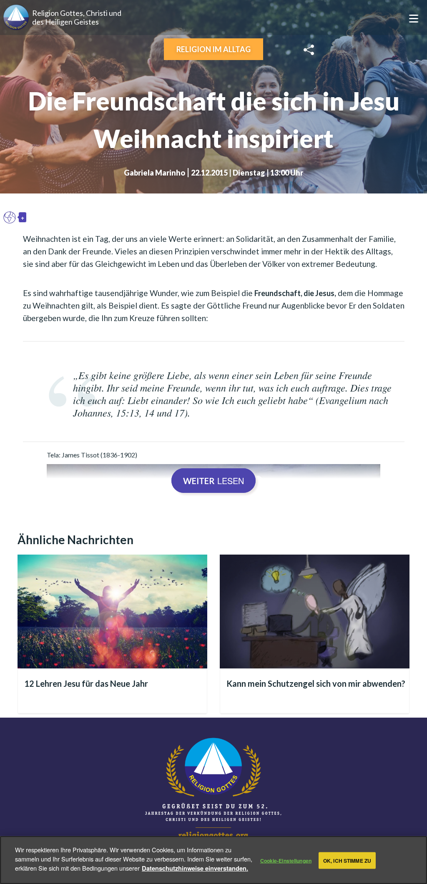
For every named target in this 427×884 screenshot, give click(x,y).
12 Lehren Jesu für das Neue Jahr (86, 683)
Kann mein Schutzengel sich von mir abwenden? (315, 683)
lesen (213, 481)
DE (11, 217)
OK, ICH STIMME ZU (347, 860)
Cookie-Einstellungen (285, 860)
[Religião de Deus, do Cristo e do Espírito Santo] (213, 790)
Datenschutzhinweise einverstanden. (195, 868)
